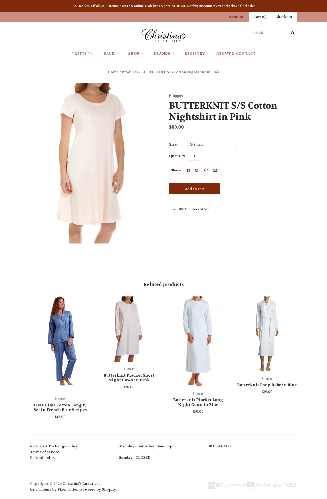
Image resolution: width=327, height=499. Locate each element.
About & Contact (235, 53)
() (260, 16)
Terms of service (44, 452)
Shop (133, 53)
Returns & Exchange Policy (54, 446)
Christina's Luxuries (80, 483)
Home (113, 72)
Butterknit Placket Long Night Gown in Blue (198, 402)
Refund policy (42, 457)
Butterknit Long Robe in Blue (267, 384)
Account (236, 16)
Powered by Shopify (98, 489)
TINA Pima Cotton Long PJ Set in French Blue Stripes (60, 407)
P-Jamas (176, 95)
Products (130, 72)
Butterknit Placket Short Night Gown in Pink (129, 377)
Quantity (177, 156)
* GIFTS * (81, 53)
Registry (194, 53)
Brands (161, 53)
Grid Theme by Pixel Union (54, 489)
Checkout (284, 16)
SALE (109, 53)
